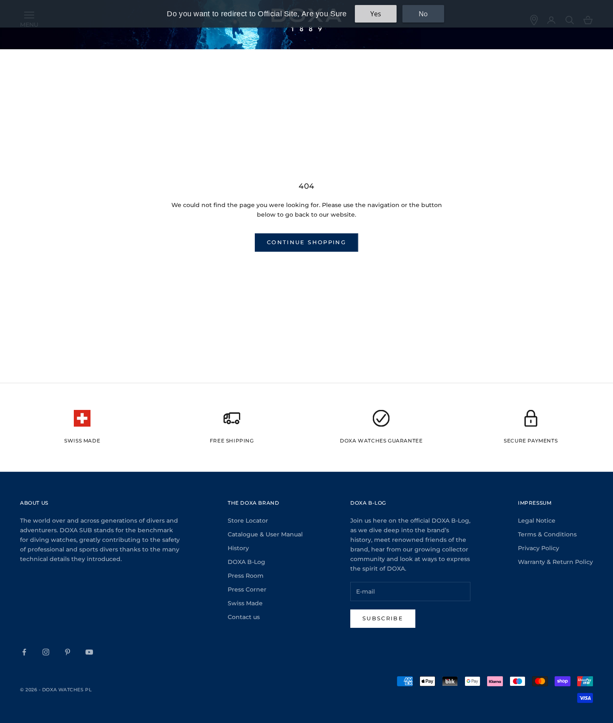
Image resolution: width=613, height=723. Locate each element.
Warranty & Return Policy (555, 562)
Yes (375, 13)
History (238, 548)
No (423, 13)
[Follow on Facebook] (24, 652)
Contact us (244, 617)
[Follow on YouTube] (89, 652)
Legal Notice (536, 520)
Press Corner (247, 589)
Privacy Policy (538, 548)
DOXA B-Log (246, 562)
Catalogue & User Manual (265, 534)
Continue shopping (306, 242)
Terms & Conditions (547, 534)
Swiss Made (245, 603)
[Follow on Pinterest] (67, 652)
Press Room (246, 575)
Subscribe (382, 618)
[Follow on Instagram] (46, 652)
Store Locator (248, 520)
